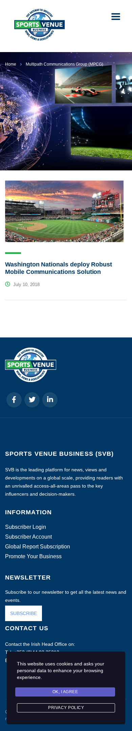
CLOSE (118, 633)
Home (10, 64)
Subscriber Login (25, 527)
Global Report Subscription (37, 546)
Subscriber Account (28, 537)
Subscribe (53, 713)
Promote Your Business (33, 556)
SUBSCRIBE (23, 613)
